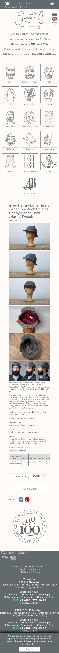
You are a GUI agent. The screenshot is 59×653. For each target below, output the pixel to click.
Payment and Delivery (17, 49)
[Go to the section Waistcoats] (48, 117)
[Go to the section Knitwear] (10, 139)
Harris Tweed (20, 439)
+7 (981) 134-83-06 (33, 628)
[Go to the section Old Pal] (48, 161)
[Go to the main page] (29, 20)
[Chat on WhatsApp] (14, 600)
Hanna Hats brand (36, 439)
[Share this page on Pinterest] (27, 501)
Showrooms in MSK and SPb (29, 44)
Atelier (47, 39)
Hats (11, 439)
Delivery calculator (44, 49)
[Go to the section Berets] (48, 94)
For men (37, 441)
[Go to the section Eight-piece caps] (29, 72)
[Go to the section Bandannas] (10, 117)
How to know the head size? (24, 39)
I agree (29, 649)
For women (27, 441)
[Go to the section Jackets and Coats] (29, 117)
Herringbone (14, 441)
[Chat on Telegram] (17, 600)
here (34, 644)
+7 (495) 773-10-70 (33, 600)
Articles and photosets (16, 54)
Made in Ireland (25, 443)
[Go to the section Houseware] (48, 139)
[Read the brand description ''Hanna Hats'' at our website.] (29, 526)
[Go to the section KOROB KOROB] (29, 161)
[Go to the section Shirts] (10, 94)
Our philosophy (20, 33)
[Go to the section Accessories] (29, 94)
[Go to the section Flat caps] (10, 72)
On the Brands (39, 33)
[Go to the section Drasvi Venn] (29, 184)
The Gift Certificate (44, 54)
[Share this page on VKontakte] (21, 501)
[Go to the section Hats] (48, 72)
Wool (35, 443)
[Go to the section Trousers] (10, 161)
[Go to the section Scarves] (29, 139)
